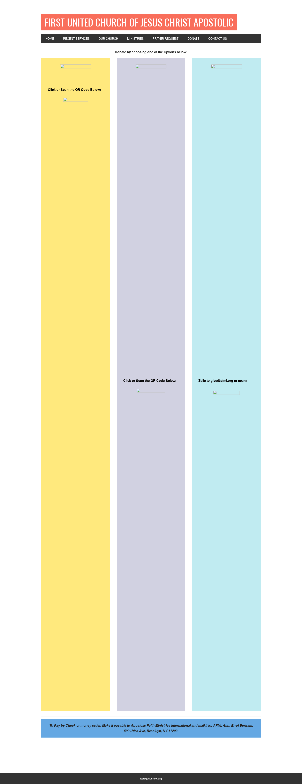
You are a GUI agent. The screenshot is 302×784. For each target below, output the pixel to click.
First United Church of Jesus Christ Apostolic (139, 22)
